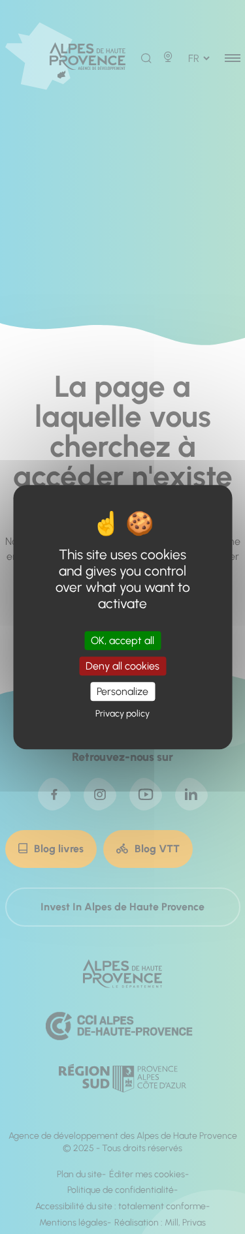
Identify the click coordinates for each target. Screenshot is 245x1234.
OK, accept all (122, 640)
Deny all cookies (122, 666)
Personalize (122, 691)
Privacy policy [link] (122, 713)
